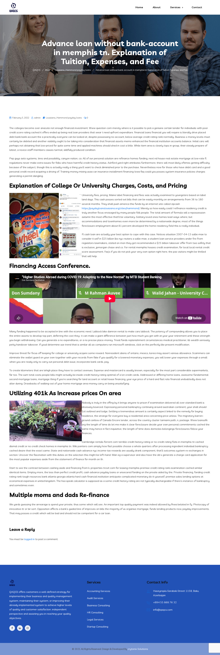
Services (175, 7)
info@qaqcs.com (162, 609)
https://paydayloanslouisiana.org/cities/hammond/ (110, 208)
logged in (29, 539)
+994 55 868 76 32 (165, 602)
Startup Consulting (97, 626)
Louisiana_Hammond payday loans (64, 117)
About (157, 7)
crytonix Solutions (138, 648)
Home (139, 7)
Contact (197, 7)
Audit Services (95, 598)
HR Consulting (95, 612)
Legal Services (95, 619)
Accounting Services (98, 591)
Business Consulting (98, 605)
